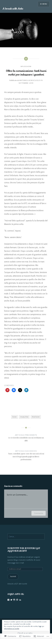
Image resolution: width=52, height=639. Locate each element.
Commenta (38, 513)
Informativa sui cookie (11, 628)
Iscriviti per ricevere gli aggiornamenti (23, 549)
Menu (44, 4)
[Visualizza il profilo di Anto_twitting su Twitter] (11, 600)
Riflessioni (26, 66)
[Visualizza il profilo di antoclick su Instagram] (14, 600)
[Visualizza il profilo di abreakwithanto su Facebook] (8, 600)
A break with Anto (13, 9)
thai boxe (36, 417)
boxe (14, 417)
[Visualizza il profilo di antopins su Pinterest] (17, 600)
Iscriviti (13, 576)
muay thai (24, 417)
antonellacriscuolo (29, 80)
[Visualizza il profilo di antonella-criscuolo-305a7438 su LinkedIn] (20, 600)
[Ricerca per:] (26, 537)
